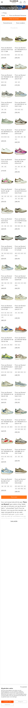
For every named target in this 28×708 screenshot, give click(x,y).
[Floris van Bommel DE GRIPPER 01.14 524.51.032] (21, 94)
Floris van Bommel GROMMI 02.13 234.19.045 (20, 451)
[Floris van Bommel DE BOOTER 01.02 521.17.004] (7, 39)
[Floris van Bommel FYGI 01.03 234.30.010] (7, 151)
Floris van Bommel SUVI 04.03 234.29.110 (6, 220)
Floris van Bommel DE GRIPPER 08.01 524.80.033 (7, 367)
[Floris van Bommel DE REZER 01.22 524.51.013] (21, 384)
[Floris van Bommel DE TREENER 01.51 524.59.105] (21, 411)
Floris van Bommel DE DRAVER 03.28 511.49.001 (20, 248)
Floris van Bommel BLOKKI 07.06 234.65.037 (20, 161)
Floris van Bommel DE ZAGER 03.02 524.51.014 (6, 278)
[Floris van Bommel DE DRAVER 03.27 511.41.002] (7, 237)
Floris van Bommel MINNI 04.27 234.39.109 (20, 77)
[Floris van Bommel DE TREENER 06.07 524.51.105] (7, 411)
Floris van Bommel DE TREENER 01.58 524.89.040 (7, 77)
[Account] (20, 2)
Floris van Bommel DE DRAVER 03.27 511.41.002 (6, 248)
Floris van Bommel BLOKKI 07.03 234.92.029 (20, 131)
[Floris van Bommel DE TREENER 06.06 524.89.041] (21, 267)
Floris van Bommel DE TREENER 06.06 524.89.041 (21, 278)
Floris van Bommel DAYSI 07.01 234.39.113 (6, 104)
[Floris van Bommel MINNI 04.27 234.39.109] (21, 66)
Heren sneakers (20, 23)
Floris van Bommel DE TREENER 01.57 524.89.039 (21, 49)
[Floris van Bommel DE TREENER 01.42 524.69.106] (7, 441)
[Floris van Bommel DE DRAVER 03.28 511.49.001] (21, 237)
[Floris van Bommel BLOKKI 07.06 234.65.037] (21, 151)
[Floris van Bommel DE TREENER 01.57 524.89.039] (21, 39)
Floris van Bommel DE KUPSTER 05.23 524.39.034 (21, 191)
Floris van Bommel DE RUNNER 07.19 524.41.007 (7, 307)
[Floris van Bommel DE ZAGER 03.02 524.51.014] (7, 267)
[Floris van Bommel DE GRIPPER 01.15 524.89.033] (7, 121)
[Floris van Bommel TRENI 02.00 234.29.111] (21, 297)
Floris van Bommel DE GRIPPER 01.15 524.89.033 (7, 131)
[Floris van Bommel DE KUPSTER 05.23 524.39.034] (21, 180)
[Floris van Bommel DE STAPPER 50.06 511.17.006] (21, 210)
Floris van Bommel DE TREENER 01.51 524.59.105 (21, 421)
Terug (4, 13)
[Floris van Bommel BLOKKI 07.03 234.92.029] (21, 121)
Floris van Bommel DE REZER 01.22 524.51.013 (20, 394)
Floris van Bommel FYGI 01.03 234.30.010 (6, 161)
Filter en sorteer (14, 18)
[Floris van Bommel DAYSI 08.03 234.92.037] (21, 356)
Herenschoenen (7, 23)
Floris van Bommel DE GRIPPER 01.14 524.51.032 (20, 104)
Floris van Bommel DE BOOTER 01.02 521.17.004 (7, 49)
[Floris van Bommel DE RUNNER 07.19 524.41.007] (7, 297)
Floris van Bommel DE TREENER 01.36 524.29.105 (7, 394)
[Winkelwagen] (24, 2)
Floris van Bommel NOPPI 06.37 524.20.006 (20, 481)
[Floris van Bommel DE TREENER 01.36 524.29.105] (7, 384)
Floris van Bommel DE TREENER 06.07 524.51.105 (7, 421)
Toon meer (14, 497)
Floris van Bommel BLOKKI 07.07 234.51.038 (6, 481)
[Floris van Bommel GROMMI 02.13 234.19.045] (21, 441)
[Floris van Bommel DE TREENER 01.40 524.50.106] (7, 329)
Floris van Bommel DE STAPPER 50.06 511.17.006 (21, 220)
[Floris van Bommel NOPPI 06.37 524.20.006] (21, 470)
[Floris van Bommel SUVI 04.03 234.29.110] (7, 210)
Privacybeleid (23, 687)
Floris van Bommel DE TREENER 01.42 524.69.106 (7, 451)
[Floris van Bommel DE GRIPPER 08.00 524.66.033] (21, 329)
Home (3, 15)
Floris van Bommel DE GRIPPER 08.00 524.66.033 (20, 339)
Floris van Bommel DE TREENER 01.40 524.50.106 (7, 339)
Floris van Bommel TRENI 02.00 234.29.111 (20, 307)
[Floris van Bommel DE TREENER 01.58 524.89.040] (7, 66)
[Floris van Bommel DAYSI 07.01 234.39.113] (7, 94)
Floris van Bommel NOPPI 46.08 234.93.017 (6, 191)
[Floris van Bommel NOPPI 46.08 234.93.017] (7, 180)
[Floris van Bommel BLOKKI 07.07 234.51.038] (7, 470)
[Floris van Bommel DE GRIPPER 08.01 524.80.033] (7, 356)
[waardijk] (14, 2)
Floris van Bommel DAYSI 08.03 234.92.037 (20, 367)
